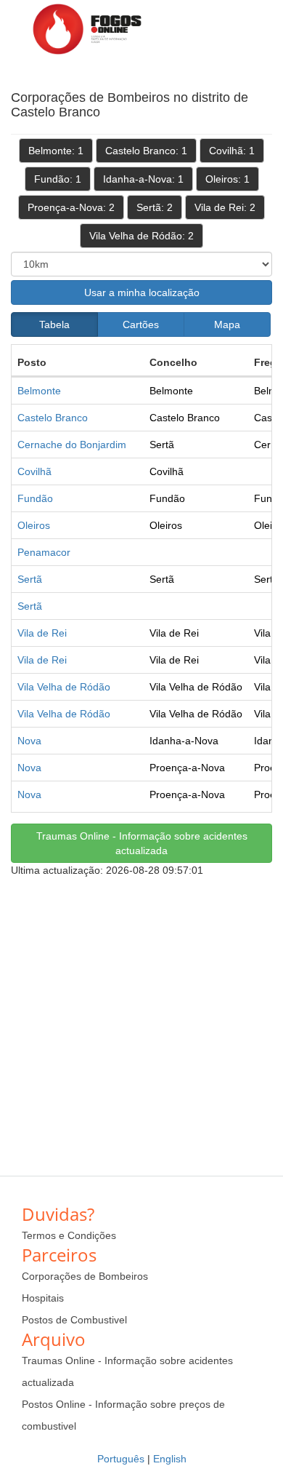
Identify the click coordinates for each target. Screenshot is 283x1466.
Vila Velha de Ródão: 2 (141, 236)
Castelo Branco (52, 417)
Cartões (141, 324)
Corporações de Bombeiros (85, 1276)
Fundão (35, 498)
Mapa (227, 324)
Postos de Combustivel (74, 1320)
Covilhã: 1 (232, 150)
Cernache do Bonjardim (71, 444)
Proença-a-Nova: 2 (71, 207)
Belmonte (39, 391)
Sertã (29, 579)
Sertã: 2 (154, 207)
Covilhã (34, 471)
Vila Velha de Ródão (63, 687)
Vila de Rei (42, 633)
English (169, 1459)
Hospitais (43, 1298)
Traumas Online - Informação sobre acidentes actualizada (141, 843)
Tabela (54, 324)
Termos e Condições (69, 1235)
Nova (29, 740)
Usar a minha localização (142, 292)
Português (120, 1459)
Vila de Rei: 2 (224, 207)
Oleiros (33, 525)
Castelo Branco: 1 (146, 150)
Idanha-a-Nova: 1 (143, 179)
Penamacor (43, 552)
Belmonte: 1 (55, 150)
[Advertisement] (141, 1019)
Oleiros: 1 (227, 179)
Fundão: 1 (57, 179)
